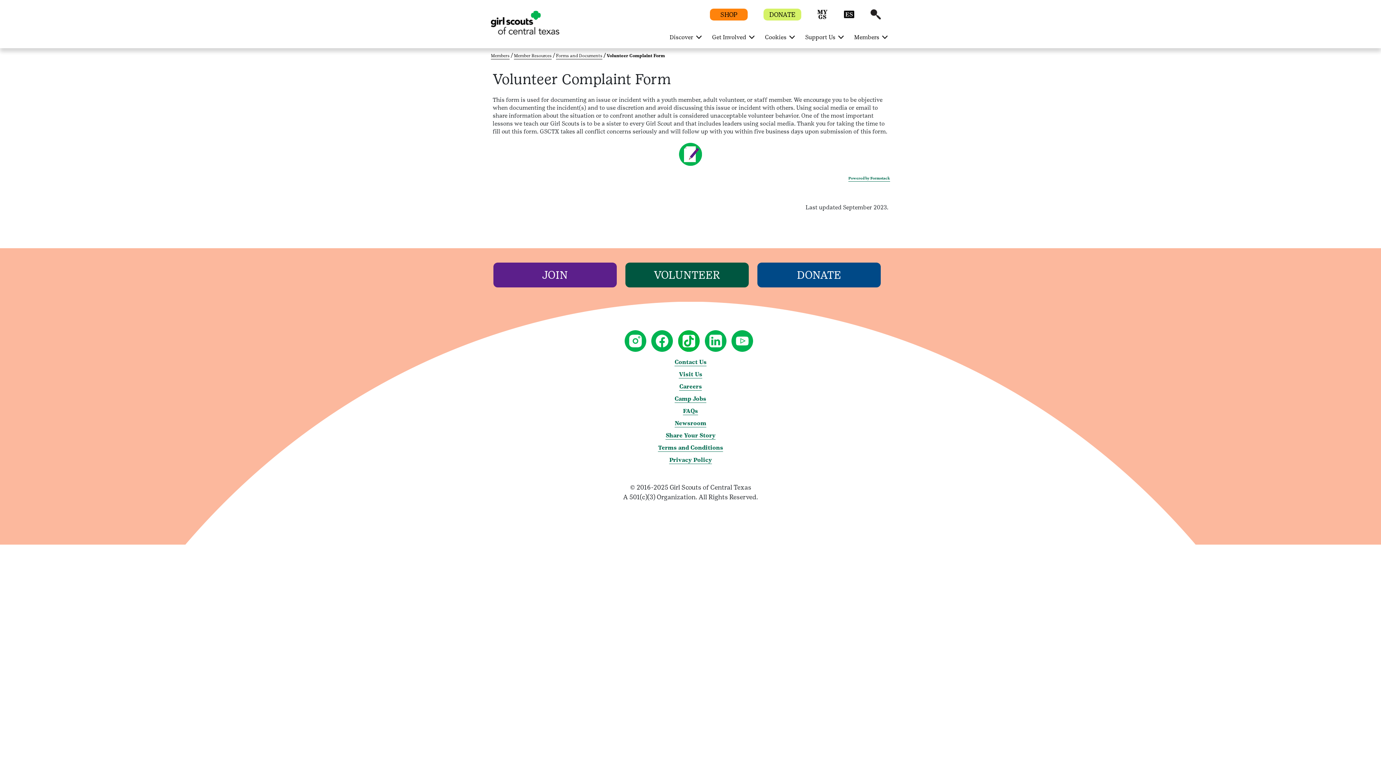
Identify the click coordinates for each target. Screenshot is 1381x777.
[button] (822, 17)
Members (500, 55)
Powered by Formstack (869, 178)
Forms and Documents (579, 55)
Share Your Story (691, 435)
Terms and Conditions (690, 447)
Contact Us (691, 362)
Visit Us (690, 374)
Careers (690, 386)
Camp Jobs (690, 398)
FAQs (690, 411)
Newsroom (690, 423)
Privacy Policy (690, 459)
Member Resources (533, 55)
